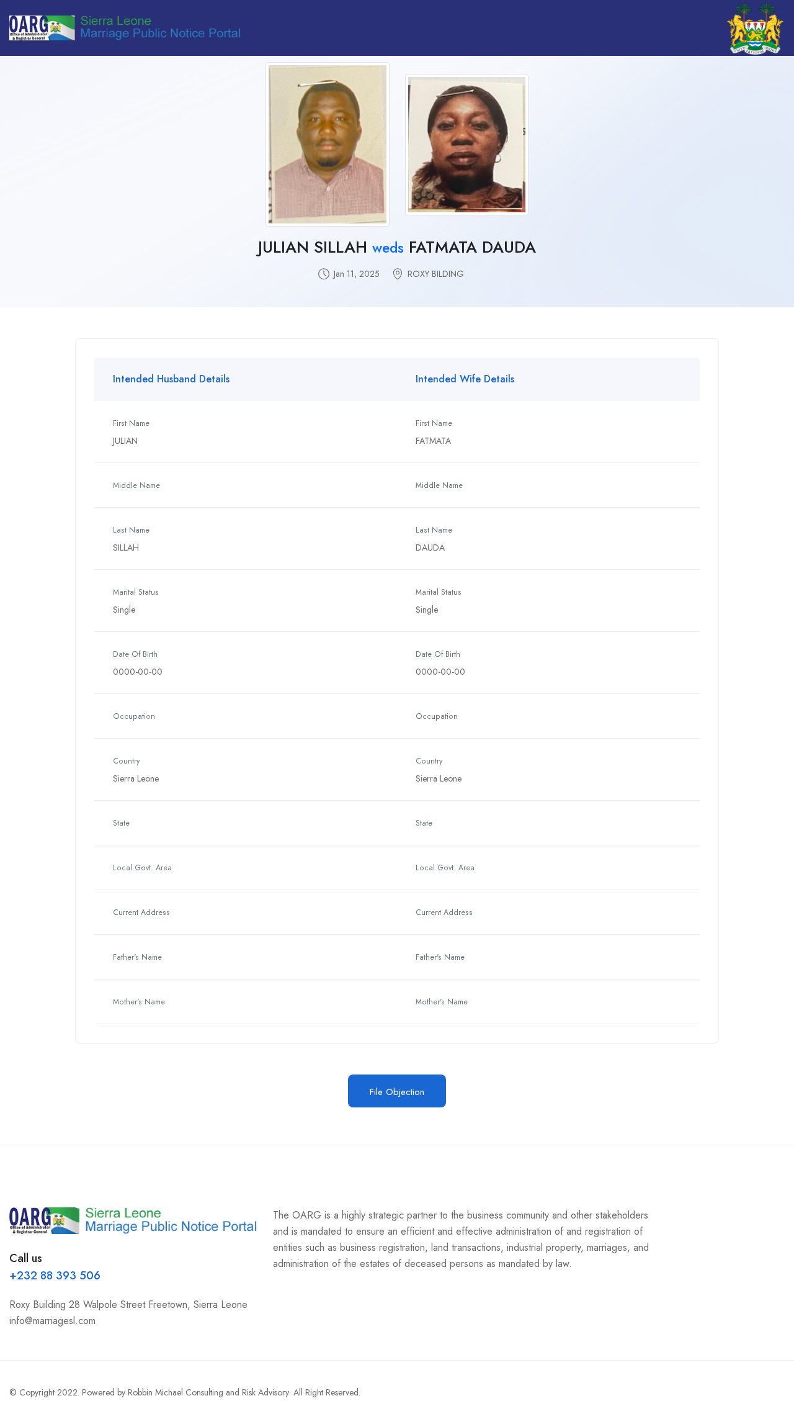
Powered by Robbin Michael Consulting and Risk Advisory (185, 1392)
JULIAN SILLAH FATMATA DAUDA (397, 247)
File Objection (397, 1092)
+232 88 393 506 (54, 1276)
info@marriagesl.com (52, 1321)
